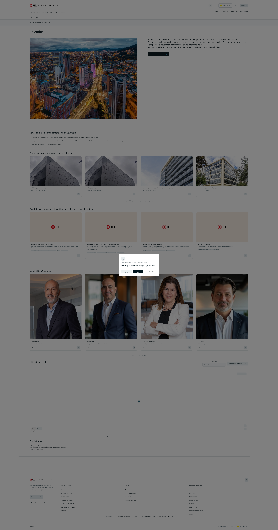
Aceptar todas (138, 271)
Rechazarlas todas (126, 271)
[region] (139, 265)
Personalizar (152, 272)
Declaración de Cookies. (147, 267)
